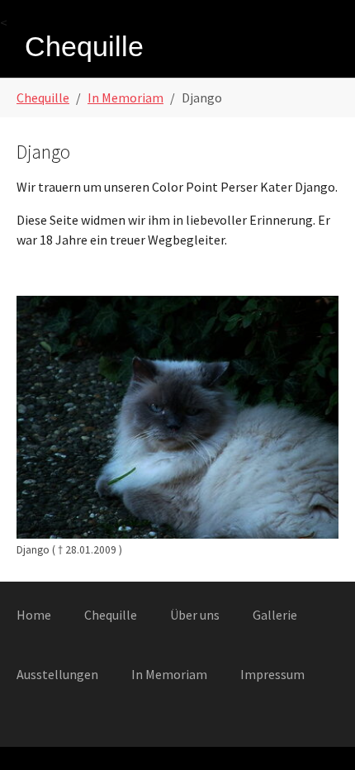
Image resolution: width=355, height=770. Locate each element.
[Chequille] (83, 48)
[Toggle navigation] (324, 49)
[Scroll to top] (318, 733)
